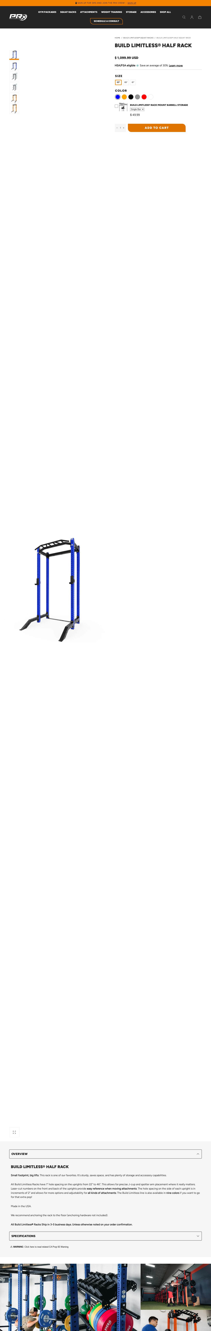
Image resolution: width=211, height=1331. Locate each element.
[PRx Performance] (18, 17)
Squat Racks (68, 12)
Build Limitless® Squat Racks (138, 38)
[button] (184, 17)
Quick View (123, 111)
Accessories (148, 12)
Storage (131, 12)
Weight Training (111, 12)
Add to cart (157, 128)
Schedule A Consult (106, 21)
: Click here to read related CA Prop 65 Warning (40, 1247)
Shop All (165, 12)
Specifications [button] (23, 1236)
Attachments (88, 12)
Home (117, 38)
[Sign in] (192, 17)
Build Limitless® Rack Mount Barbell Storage (159, 105)
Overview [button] (19, 1154)
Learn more (176, 65)
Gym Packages (47, 12)
